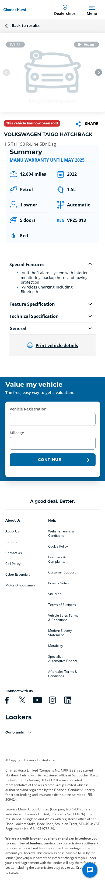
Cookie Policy (58, 546)
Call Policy (12, 564)
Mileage (17, 432)
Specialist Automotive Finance (63, 658)
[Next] (98, 72)
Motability (55, 646)
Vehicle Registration (28, 409)
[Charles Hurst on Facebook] (6, 700)
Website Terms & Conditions (61, 533)
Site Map (54, 594)
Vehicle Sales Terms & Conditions (63, 617)
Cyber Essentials (17, 574)
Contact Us (13, 553)
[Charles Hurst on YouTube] (37, 700)
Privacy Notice (58, 583)
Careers (11, 542)
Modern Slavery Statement (60, 633)
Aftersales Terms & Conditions (62, 674)
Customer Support (62, 572)
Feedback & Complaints (57, 559)
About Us (12, 531)
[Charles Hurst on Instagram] (52, 700)
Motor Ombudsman (20, 585)
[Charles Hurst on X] (21, 700)
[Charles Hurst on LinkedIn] (67, 700)
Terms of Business (62, 605)
